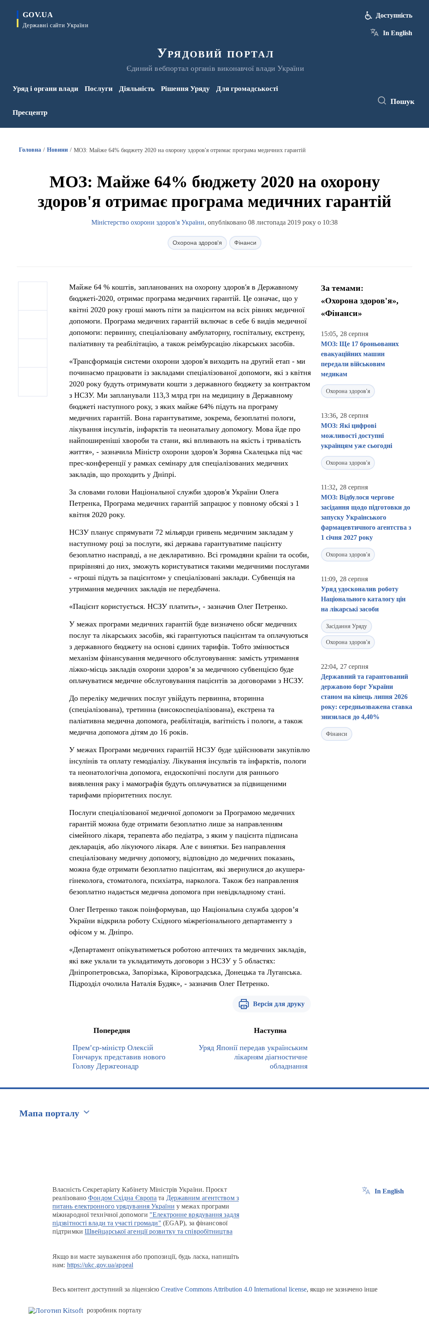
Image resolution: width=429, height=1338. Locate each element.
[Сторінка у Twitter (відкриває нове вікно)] (349, 95)
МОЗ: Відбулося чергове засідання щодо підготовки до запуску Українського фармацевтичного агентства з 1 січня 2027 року (366, 517)
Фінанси (245, 242)
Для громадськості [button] (247, 89)
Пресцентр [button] (30, 112)
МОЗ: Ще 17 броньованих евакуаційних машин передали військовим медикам (360, 359)
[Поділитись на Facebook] (32, 296)
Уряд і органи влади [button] (45, 89)
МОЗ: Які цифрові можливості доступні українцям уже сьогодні (356, 435)
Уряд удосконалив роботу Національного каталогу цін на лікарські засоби (363, 599)
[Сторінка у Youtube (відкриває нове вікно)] (337, 106)
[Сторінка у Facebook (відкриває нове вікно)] (335, 95)
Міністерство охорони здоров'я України (147, 222)
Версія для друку (279, 1003)
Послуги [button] (99, 89)
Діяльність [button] (137, 89)
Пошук (402, 101)
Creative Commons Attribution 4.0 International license (234, 1289)
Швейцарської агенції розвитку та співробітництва (159, 1231)
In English (397, 32)
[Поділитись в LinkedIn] (32, 381)
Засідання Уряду (346, 626)
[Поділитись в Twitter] (32, 325)
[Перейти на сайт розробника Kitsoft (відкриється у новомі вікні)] (56, 1310)
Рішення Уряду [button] (185, 89)
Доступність (394, 15)
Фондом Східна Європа (122, 1197)
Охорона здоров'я (197, 242)
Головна (30, 150)
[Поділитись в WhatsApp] (32, 353)
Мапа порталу (49, 1113)
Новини (57, 150)
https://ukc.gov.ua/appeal (100, 1264)
